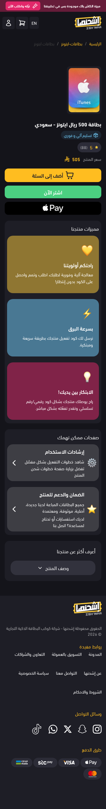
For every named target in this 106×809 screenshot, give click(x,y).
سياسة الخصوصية (34, 672)
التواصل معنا (66, 672)
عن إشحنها (93, 672)
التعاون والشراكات (30, 653)
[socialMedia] (97, 729)
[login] (8, 23)
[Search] (22, 23)
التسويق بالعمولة (67, 653)
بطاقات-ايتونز (71, 43)
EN (34, 22)
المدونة (95, 653)
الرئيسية (95, 43)
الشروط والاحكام (87, 691)
